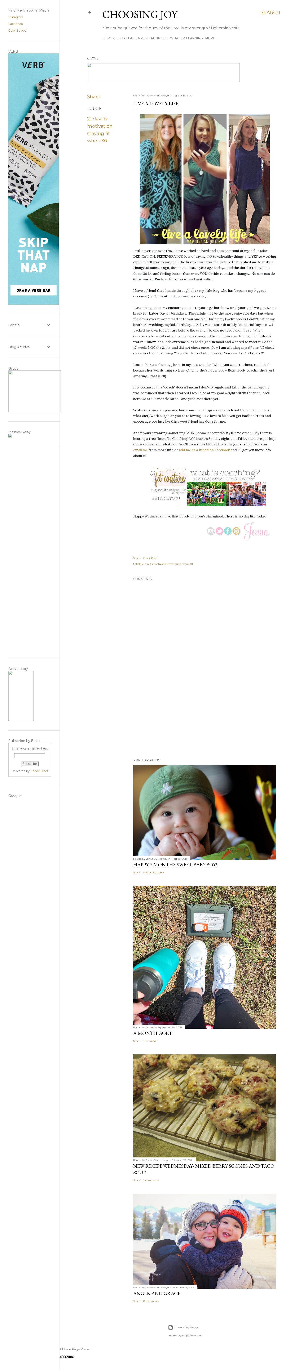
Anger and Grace (156, 1293)
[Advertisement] (204, 718)
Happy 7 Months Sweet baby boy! (175, 864)
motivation (100, 126)
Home (107, 38)
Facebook (15, 24)
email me (140, 450)
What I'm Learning (186, 38)
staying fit (98, 133)
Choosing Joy (139, 14)
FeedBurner (39, 771)
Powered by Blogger (187, 1327)
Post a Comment (153, 872)
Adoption (159, 38)
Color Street (17, 30)
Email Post (150, 558)
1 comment (150, 1040)
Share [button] (94, 96)
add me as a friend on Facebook (204, 450)
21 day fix (97, 119)
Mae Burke (194, 1335)
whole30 (97, 141)
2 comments (151, 1180)
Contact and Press (132, 38)
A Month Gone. (153, 1033)
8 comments (151, 1301)
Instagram (15, 17)
